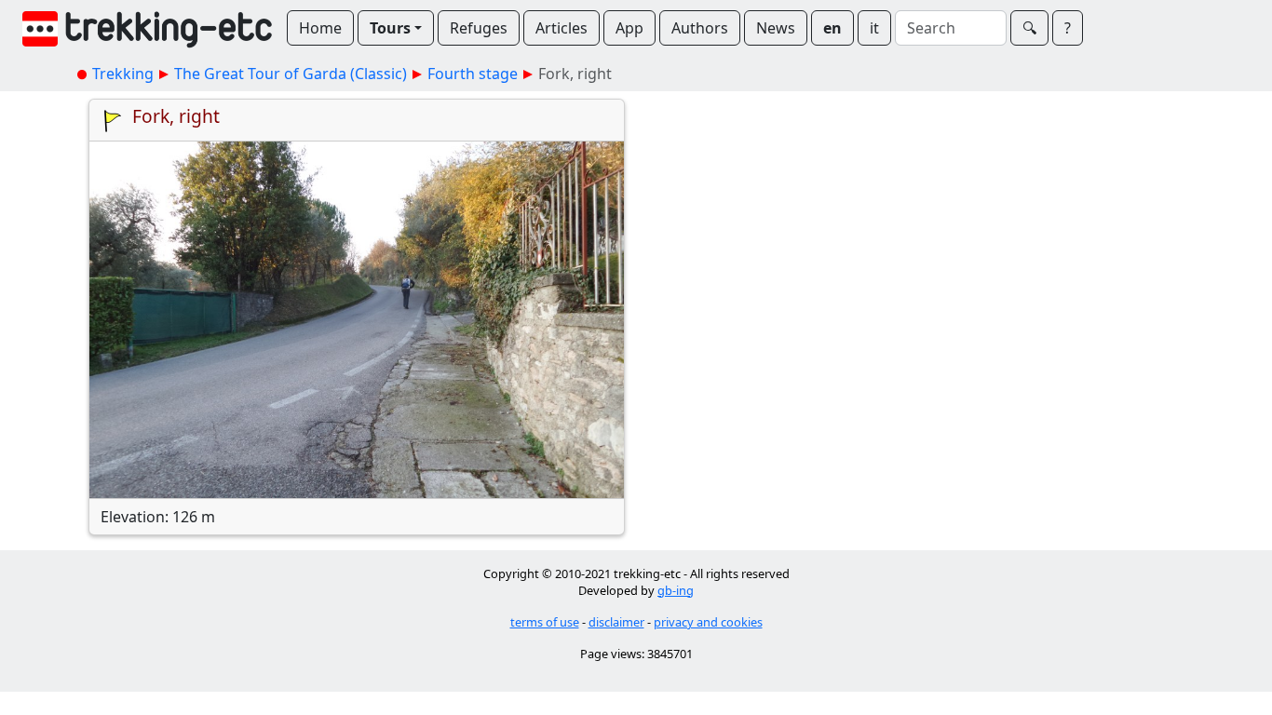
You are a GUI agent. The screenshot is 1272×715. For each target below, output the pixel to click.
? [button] (1067, 28)
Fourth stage (472, 73)
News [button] (775, 28)
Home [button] (320, 28)
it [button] (874, 28)
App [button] (629, 28)
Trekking (123, 73)
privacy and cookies (708, 622)
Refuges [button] (478, 28)
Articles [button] (561, 28)
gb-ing (675, 590)
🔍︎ (1029, 28)
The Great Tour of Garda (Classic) (290, 73)
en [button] (832, 28)
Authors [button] (699, 28)
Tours (390, 28)
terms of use (544, 622)
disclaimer (616, 622)
